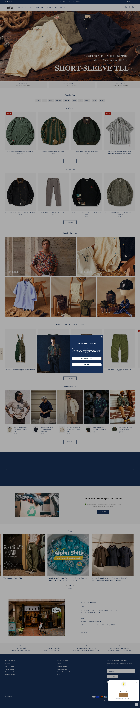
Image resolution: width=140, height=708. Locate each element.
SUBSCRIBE (87, 364)
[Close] (102, 337)
